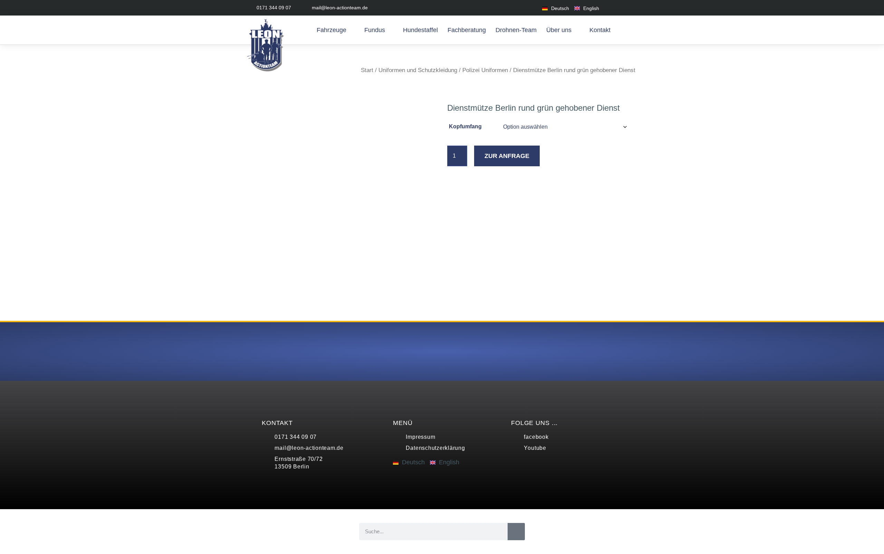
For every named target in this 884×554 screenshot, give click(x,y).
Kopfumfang (465, 126)
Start (367, 70)
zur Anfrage (506, 155)
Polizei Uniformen (485, 70)
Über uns (558, 30)
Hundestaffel (420, 30)
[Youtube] (631, 8)
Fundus (374, 30)
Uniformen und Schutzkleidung (417, 70)
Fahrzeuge (331, 30)
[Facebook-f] (615, 8)
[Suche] (516, 531)
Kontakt (600, 30)
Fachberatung (467, 30)
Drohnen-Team (516, 30)
